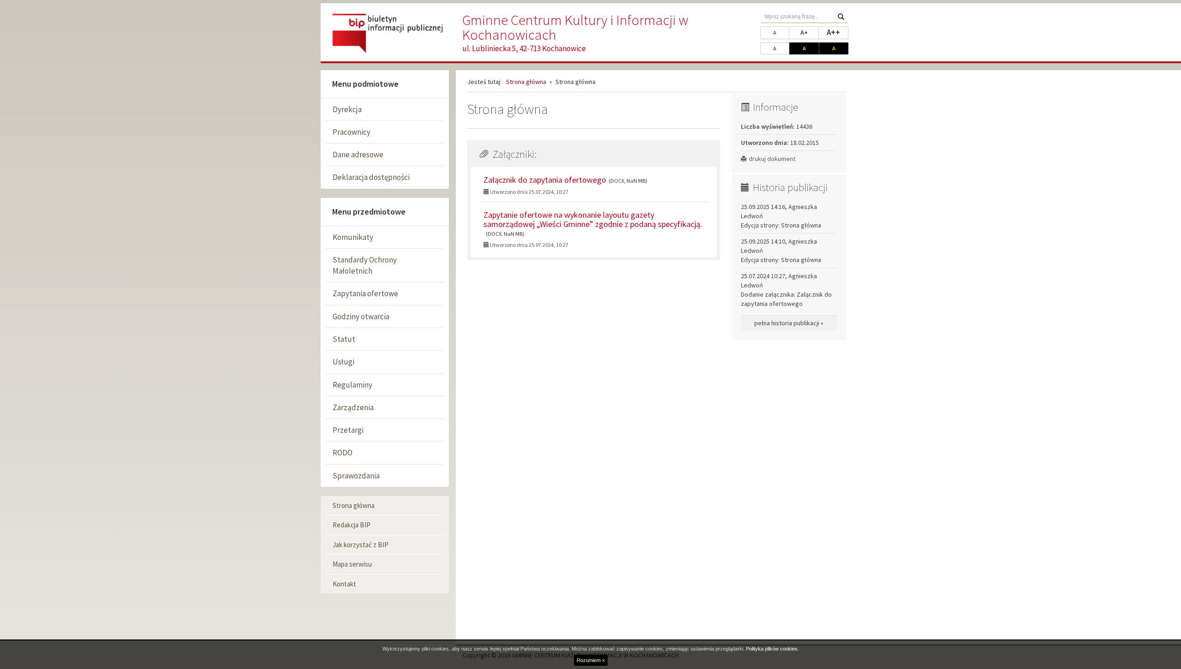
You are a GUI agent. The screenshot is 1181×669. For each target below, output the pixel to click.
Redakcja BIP (351, 524)
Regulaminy (352, 385)
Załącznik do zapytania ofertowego (544, 179)
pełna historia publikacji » (788, 323)
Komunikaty (353, 237)
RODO (342, 453)
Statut (344, 339)
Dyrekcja (347, 109)
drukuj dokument (772, 159)
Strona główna (354, 505)
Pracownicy (351, 132)
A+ (809, 32)
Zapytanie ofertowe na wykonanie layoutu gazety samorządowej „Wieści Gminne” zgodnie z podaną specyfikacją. (592, 219)
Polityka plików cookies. (772, 648)
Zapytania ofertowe (365, 293)
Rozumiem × (591, 660)
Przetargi (348, 430)
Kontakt (344, 583)
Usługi (343, 362)
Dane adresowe (358, 154)
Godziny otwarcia (361, 316)
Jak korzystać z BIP (360, 544)
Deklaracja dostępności (371, 177)
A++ (837, 32)
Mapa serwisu (352, 564)
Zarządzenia (353, 407)
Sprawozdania (356, 476)
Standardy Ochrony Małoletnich (365, 265)
